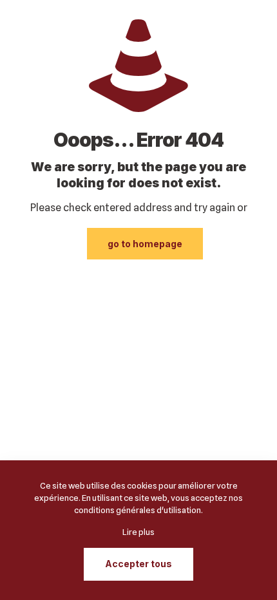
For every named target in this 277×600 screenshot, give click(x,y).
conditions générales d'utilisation (137, 510)
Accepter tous (138, 563)
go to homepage (145, 243)
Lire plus (138, 532)
